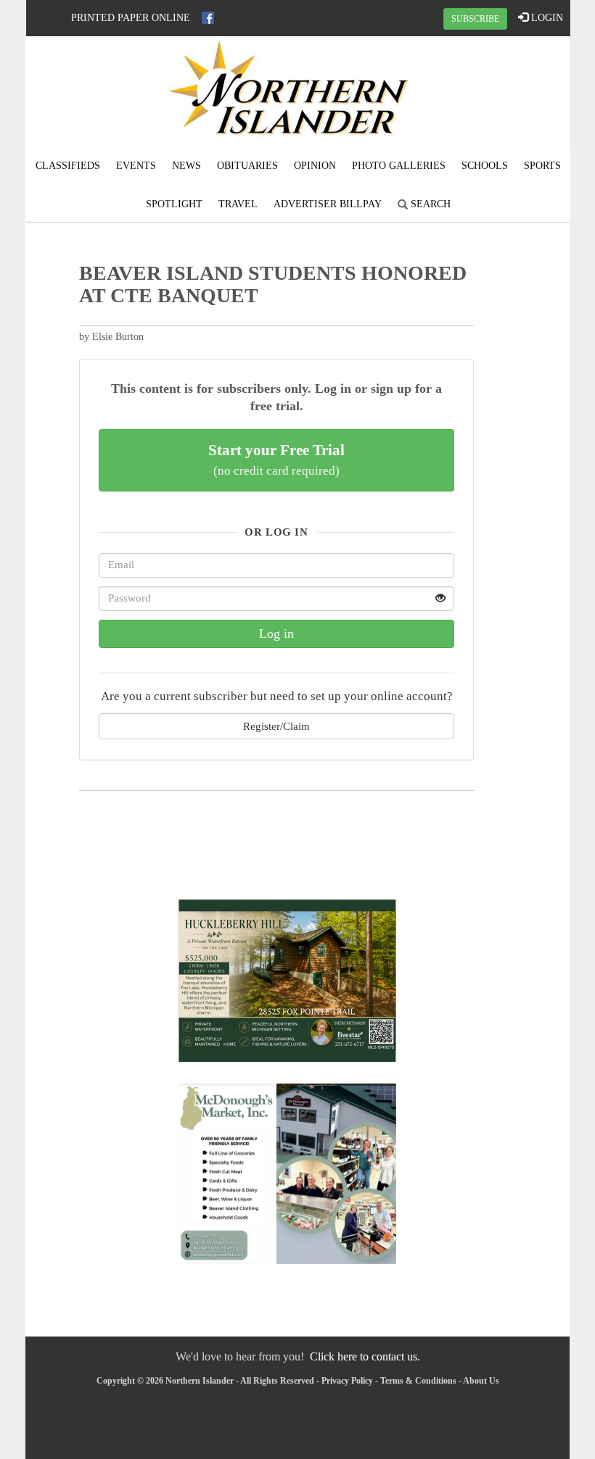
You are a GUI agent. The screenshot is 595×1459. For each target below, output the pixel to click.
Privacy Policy (347, 1381)
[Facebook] (208, 18)
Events (136, 165)
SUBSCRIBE (475, 19)
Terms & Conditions (418, 1381)
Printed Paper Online (130, 17)
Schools (484, 165)
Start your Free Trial (276, 459)
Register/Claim (276, 726)
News (186, 165)
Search (429, 204)
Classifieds (68, 165)
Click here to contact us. (365, 1356)
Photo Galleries (399, 165)
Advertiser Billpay (328, 204)
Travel (238, 204)
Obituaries (247, 165)
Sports (542, 165)
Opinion (315, 165)
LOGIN (545, 17)
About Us (481, 1381)
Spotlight (174, 204)
